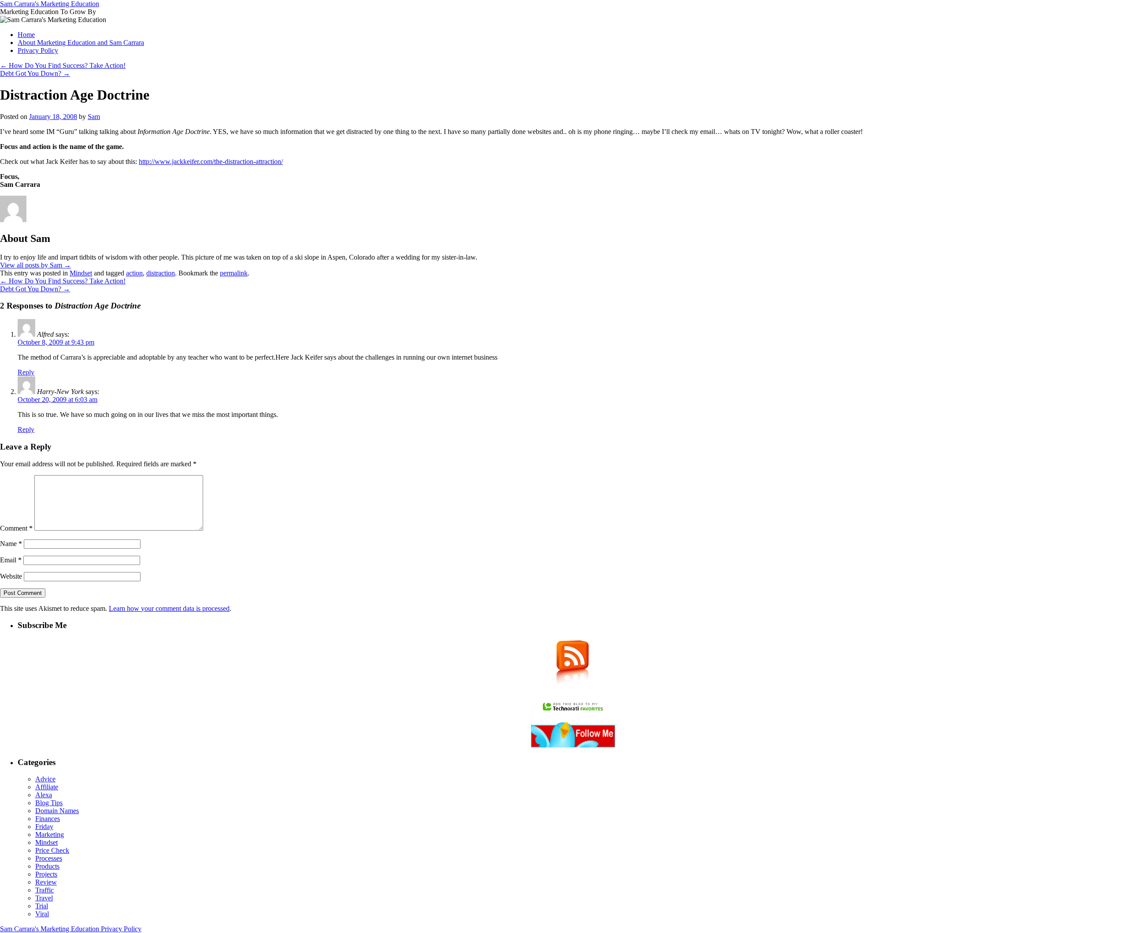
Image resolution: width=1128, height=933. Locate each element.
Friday (44, 826)
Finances (47, 818)
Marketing (49, 834)
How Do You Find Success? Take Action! (63, 65)
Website (11, 576)
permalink (234, 273)
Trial (41, 906)
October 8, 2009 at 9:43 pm (56, 342)
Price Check (52, 850)
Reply (26, 372)
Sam (94, 116)
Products (47, 866)
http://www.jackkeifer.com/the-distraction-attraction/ (211, 161)
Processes (48, 858)
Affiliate (46, 787)
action (134, 273)
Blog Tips (49, 803)
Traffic (44, 890)
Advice (45, 779)
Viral (42, 914)
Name (11, 543)
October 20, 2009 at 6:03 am (57, 399)
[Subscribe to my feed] (572, 689)
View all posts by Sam (35, 265)
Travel (44, 898)
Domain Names (57, 810)
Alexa (43, 795)
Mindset (81, 273)
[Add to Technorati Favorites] (573, 710)
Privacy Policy (38, 50)
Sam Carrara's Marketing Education (49, 3)
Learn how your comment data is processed (169, 608)
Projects (46, 874)
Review (46, 882)
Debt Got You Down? (35, 73)
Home (26, 34)
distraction (160, 273)
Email (11, 560)
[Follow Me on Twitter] (573, 745)
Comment (16, 528)
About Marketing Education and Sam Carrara (81, 42)
